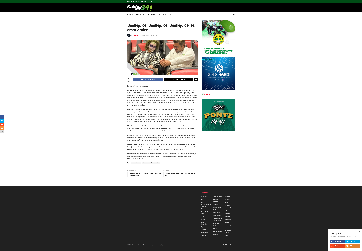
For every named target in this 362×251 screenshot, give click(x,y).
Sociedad (228, 219)
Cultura (203, 219)
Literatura (216, 223)
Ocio (158, 14)
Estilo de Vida (217, 197)
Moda (214, 226)
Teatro (227, 222)
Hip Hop (215, 210)
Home (128, 20)
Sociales (227, 216)
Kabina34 (135, 35)
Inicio (131, 14)
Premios (227, 214)
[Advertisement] (144, 205)
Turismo (227, 228)
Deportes (204, 227)
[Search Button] (234, 14)
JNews (133, 245)
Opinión (227, 205)
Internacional (217, 215)
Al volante (204, 197)
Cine (136, 20)
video (226, 235)
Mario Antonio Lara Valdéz (151, 163)
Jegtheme (163, 245)
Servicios (143, 1)
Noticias (146, 14)
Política (227, 211)
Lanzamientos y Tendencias (217, 219)
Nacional (215, 234)
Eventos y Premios (216, 200)
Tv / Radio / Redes (228, 231)
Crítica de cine (136, 163)
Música (138, 14)
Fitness (215, 204)
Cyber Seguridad (204, 223)
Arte (153, 14)
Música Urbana (217, 231)
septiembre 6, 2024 (147, 35)
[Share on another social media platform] (196, 79)
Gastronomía (217, 207)
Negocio (227, 197)
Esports (203, 235)
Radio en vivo (130, 1)
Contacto (149, 1)
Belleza (203, 209)
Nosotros (137, 1)
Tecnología (166, 14)
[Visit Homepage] (139, 7)
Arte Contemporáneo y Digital (206, 204)
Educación (204, 232)
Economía (204, 230)
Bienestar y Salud (204, 213)
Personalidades (230, 208)
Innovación (216, 213)
